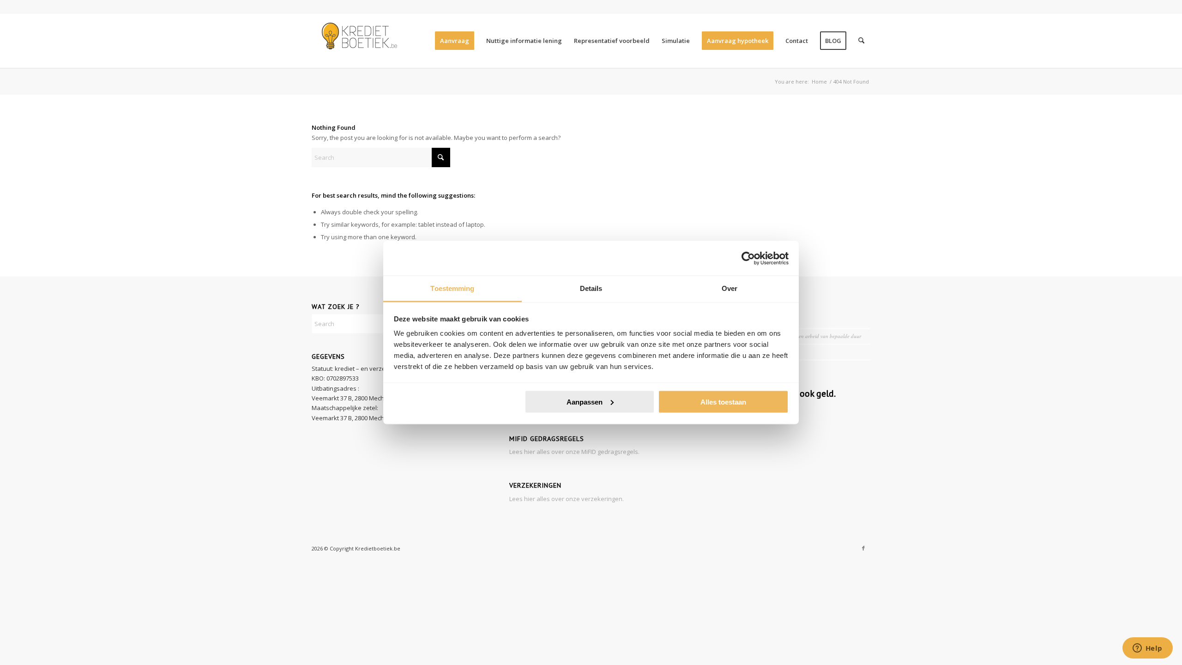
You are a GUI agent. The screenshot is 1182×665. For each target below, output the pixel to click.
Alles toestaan (723, 401)
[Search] (861, 40)
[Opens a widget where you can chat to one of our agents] (1147, 648)
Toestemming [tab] (452, 288)
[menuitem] (454, 40)
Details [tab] (591, 288)
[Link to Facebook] (863, 548)
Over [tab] (729, 288)
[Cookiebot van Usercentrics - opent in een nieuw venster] (748, 258)
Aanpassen (585, 401)
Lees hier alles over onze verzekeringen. (566, 499)
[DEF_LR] (358, 40)
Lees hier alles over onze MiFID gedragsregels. (574, 451)
